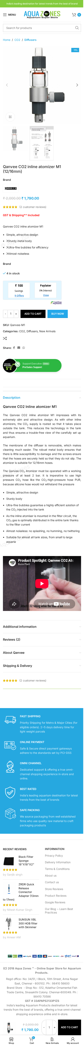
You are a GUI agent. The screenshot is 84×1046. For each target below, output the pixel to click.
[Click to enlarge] (10, 117)
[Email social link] (18, 347)
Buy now (57, 313)
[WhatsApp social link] (23, 347)
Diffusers (30, 39)
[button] (7, 85)
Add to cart (33, 313)
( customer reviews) (32, 207)
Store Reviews (54, 889)
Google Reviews (55, 902)
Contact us (52, 882)
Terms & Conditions (57, 868)
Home (6, 39)
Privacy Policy (54, 855)
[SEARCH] (77, 28)
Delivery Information (58, 862)
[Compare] (5, 338)
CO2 (17, 39)
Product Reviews (55, 895)
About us (50, 875)
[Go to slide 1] (40, 120)
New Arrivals (47, 331)
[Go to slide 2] (44, 120)
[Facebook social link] (14, 347)
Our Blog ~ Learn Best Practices (59, 910)
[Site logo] (42, 14)
